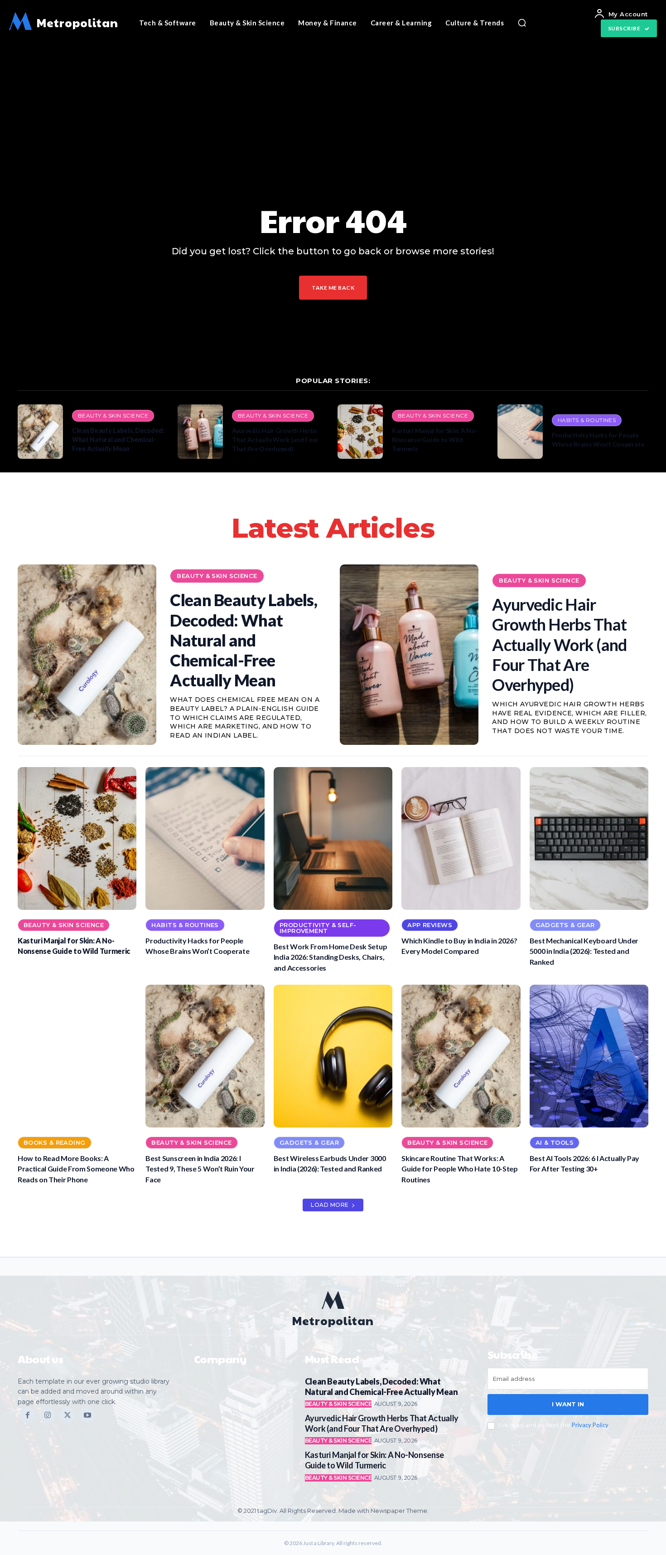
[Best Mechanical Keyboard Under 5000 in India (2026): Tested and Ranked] (589, 838)
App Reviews (429, 924)
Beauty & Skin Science (113, 415)
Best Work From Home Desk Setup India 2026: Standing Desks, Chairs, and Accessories (330, 957)
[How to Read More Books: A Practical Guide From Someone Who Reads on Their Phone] (77, 1056)
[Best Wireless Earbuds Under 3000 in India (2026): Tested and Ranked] (333, 1056)
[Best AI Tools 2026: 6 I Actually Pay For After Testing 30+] (589, 1056)
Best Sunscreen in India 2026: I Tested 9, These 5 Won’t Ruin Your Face (199, 1169)
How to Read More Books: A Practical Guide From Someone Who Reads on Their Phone (76, 1169)
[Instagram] (47, 1415)
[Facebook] (27, 1415)
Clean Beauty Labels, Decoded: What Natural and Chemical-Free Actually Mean (118, 439)
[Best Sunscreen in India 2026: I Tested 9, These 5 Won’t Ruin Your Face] (204, 1056)
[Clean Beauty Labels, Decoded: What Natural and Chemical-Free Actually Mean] (40, 431)
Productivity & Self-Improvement (318, 927)
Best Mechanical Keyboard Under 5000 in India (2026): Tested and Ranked (584, 951)
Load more (330, 1204)
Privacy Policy (590, 1425)
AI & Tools (555, 1142)
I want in (568, 1404)
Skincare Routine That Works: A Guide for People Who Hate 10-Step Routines (459, 1169)
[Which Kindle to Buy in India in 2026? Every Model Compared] (460, 838)
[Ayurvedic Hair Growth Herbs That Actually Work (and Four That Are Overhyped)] (200, 431)
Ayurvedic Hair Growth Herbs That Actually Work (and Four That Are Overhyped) (275, 439)
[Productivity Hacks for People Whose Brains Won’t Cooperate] (520, 431)
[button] (522, 23)
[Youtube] (87, 1415)
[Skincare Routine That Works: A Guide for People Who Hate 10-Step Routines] (460, 1056)
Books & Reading (55, 1142)
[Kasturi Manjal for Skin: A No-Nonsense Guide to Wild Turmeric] (360, 431)
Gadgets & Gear (565, 924)
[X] (67, 1415)
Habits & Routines (587, 420)
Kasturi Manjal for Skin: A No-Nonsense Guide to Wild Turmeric (435, 439)
